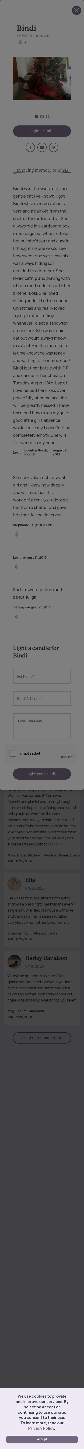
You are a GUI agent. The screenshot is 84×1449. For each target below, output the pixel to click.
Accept (42, 1439)
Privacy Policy (41, 1428)
